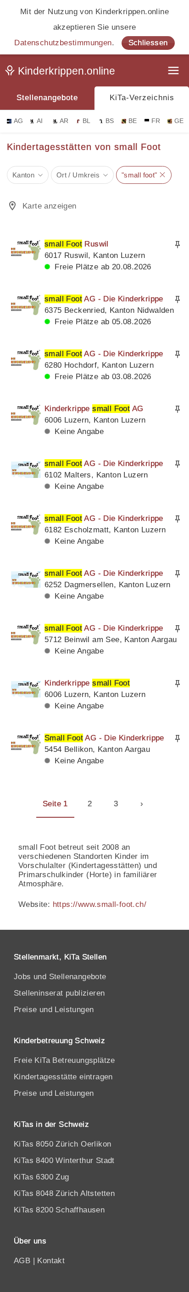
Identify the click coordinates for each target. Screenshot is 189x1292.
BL (87, 121)
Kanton (23, 175)
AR (64, 121)
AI (40, 121)
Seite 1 (55, 803)
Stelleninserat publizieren (59, 993)
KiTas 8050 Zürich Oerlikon (62, 1144)
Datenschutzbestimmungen (62, 42)
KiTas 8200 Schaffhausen (59, 1210)
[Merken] (177, 245)
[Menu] (174, 72)
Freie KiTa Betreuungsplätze (64, 1060)
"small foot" (139, 175)
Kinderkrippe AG (93, 408)
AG (18, 121)
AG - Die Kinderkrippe (103, 299)
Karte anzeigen (49, 206)
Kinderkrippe (87, 683)
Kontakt (51, 1260)
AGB (22, 1260)
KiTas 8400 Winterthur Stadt (64, 1160)
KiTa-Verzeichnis (142, 97)
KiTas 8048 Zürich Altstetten (64, 1193)
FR (156, 121)
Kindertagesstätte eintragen (63, 1076)
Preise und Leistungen (54, 1009)
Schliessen (148, 42)
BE (132, 121)
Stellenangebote (47, 97)
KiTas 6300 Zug (41, 1177)
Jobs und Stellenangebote (60, 976)
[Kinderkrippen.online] (62, 72)
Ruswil (76, 244)
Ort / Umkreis (78, 175)
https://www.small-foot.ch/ (99, 904)
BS (110, 121)
